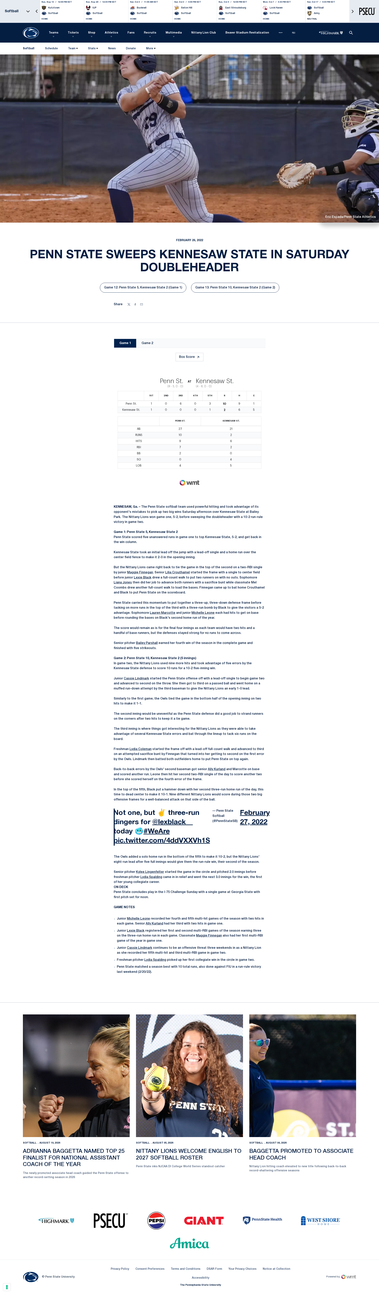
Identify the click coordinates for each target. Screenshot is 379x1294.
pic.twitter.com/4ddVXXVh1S (162, 841)
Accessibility (200, 1277)
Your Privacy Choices (242, 1269)
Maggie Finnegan (140, 572)
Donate (131, 49)
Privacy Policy (120, 1269)
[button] (37, 11)
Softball (30, 1143)
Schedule (51, 48)
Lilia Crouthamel (177, 572)
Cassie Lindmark (136, 678)
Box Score (187, 357)
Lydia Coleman (140, 749)
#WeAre (157, 831)
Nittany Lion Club (203, 33)
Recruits (150, 33)
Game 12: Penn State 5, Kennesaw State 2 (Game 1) (143, 288)
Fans (131, 33)
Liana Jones (123, 582)
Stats (92, 48)
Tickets (73, 33)
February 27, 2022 (255, 818)
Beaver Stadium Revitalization (247, 33)
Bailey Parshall (147, 643)
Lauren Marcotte (162, 613)
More (149, 48)
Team (71, 48)
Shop (91, 33)
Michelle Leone (203, 613)
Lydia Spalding (151, 877)
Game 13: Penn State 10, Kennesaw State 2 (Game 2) (235, 288)
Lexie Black (142, 577)
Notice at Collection (276, 1269)
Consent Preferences (149, 1269)
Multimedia (174, 33)
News (112, 48)
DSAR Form (214, 1269)
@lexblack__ (172, 822)
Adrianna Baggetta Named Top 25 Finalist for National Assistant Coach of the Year (74, 1158)
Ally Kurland (216, 769)
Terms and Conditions (185, 1269)
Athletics (111, 33)
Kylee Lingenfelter (150, 872)
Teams (53, 33)
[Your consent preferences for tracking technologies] (7, 1287)
